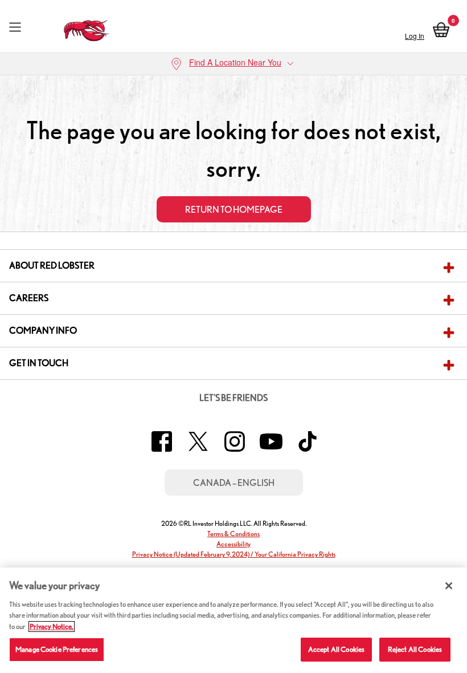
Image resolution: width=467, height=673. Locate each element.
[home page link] (86, 27)
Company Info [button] (43, 330)
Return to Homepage (233, 209)
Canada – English (234, 482)
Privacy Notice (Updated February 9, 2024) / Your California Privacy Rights (233, 554)
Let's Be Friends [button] (233, 397)
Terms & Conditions (233, 533)
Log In (414, 35)
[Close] (448, 585)
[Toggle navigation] (15, 27)
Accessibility (233, 544)
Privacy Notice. (51, 626)
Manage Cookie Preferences (56, 649)
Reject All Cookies (415, 649)
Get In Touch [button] (38, 363)
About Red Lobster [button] (52, 265)
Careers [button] (28, 298)
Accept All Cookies (336, 649)
